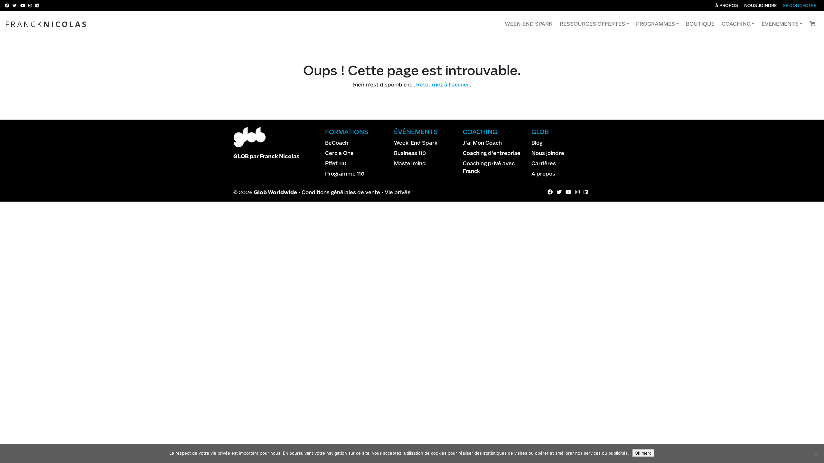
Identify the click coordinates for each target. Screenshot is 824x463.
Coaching (736, 24)
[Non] (816, 453)
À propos (726, 6)
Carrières (543, 163)
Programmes (655, 24)
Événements (780, 24)
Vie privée (398, 192)
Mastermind (410, 163)
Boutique (700, 24)
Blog (536, 143)
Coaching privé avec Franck (489, 167)
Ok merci (643, 453)
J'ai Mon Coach (482, 143)
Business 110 (410, 153)
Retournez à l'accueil (443, 85)
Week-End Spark (529, 24)
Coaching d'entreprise (491, 153)
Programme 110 (345, 174)
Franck (46, 24)
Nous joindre (760, 6)
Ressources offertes (592, 24)
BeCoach (336, 143)
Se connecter (800, 6)
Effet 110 (336, 163)
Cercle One (339, 153)
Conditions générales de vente (341, 192)
